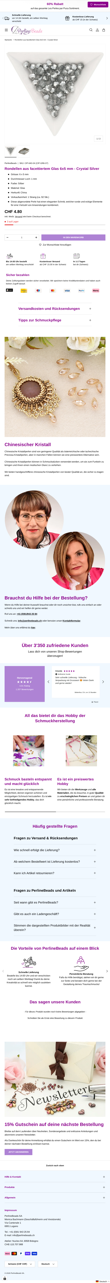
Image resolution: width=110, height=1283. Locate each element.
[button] (104, 30)
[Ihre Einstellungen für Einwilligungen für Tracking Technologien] (4, 1278)
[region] (76, 681)
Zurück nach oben (55, 1165)
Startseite (8, 40)
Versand (18, 216)
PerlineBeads (11, 163)
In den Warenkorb (73, 237)
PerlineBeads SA (17, 1273)
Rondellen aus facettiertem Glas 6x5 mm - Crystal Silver (36, 40)
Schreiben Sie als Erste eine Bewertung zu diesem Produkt (55, 1018)
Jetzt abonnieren (18, 1152)
